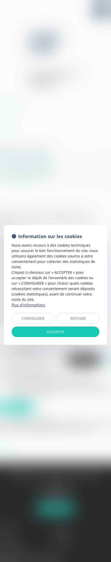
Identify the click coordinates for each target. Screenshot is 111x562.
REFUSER (78, 318)
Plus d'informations (28, 304)
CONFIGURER (33, 318)
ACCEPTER (55, 331)
